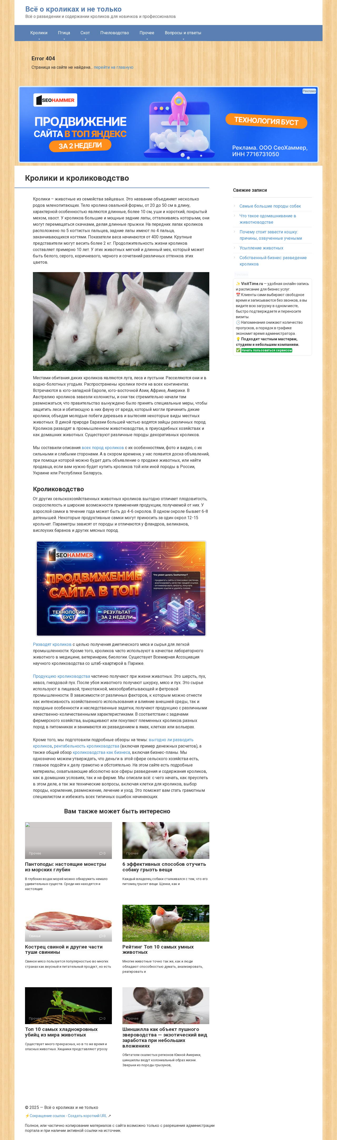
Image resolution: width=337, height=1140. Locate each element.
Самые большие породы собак (270, 206)
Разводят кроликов (52, 644)
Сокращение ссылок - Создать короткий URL (68, 1116)
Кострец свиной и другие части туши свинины (64, 949)
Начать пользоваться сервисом (266, 350)
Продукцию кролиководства (61, 676)
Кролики (38, 32)
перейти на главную (113, 67)
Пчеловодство (114, 32)
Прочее (147, 32)
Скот (85, 32)
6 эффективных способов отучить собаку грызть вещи (164, 867)
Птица (64, 32)
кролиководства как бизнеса (101, 752)
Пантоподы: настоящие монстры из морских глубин (65, 867)
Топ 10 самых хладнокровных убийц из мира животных (61, 1032)
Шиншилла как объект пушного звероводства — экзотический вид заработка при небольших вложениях (164, 1037)
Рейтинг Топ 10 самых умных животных (158, 949)
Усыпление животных (261, 247)
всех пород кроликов (103, 447)
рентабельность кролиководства (86, 746)
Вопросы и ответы (183, 32)
